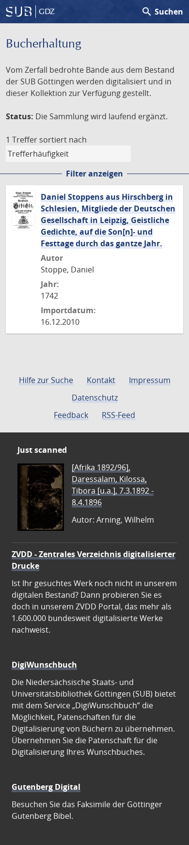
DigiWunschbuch (44, 664)
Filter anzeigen (94, 173)
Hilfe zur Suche (46, 380)
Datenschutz (95, 397)
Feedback (71, 415)
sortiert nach (63, 139)
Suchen (162, 11)
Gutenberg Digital (46, 786)
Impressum (150, 380)
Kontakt (101, 380)
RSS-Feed (118, 415)
